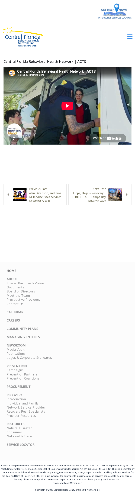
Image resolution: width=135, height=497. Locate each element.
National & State (19, 436)
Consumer (14, 432)
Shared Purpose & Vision (25, 283)
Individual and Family (22, 403)
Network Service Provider (26, 407)
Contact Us (15, 304)
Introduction (16, 399)
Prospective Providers (23, 299)
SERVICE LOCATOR (20, 444)
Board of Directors (21, 291)
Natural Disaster (19, 428)
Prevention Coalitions (23, 378)
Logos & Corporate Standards (29, 357)
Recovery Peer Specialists (26, 411)
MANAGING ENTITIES (23, 337)
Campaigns (15, 370)
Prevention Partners (22, 374)
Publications (16, 353)
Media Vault (16, 349)
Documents (15, 287)
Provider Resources (21, 415)
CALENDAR (15, 312)
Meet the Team (18, 295)
